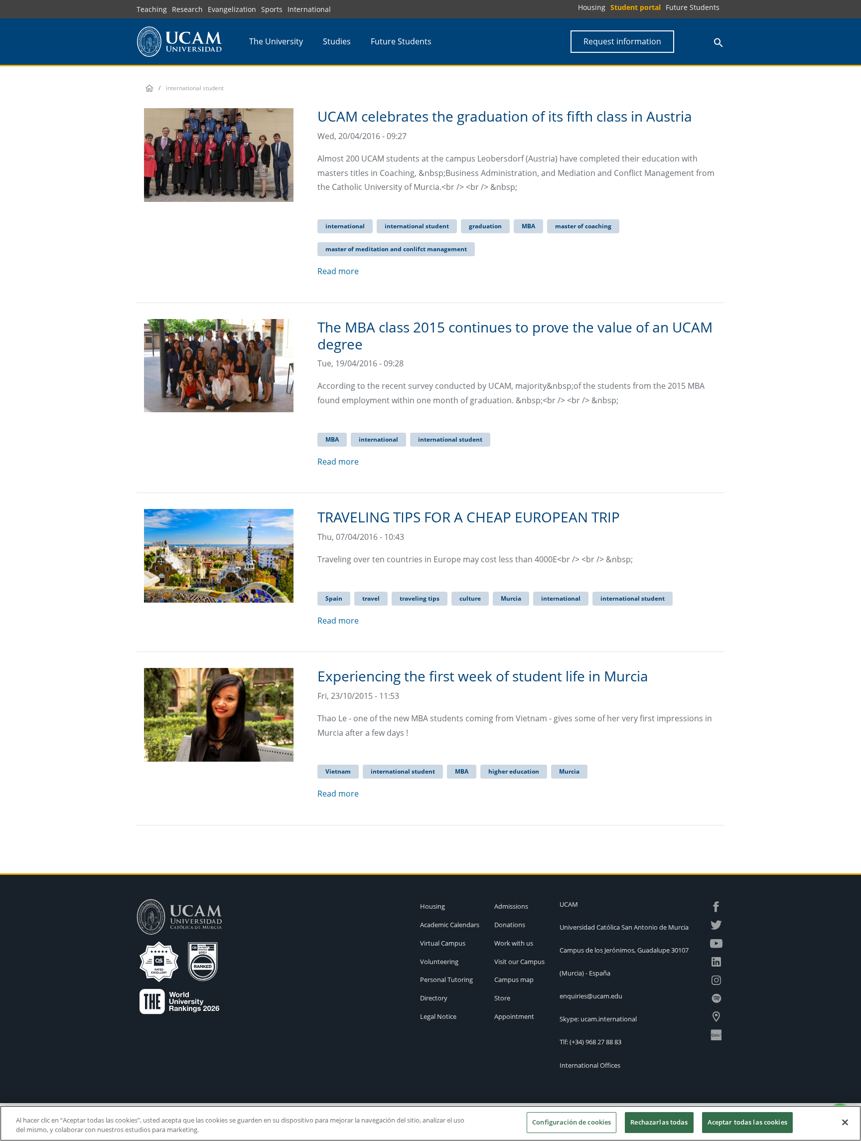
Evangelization (232, 9)
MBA (528, 226)
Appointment (514, 1016)
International (309, 9)
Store (502, 997)
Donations (509, 924)
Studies (337, 41)
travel (371, 598)
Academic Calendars (449, 924)
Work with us (513, 943)
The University (276, 41)
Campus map (514, 979)
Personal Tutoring (446, 979)
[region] (430, 1123)
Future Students (692, 7)
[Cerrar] (845, 1122)
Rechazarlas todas (659, 1122)
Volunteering (439, 961)
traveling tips (419, 598)
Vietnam (338, 771)
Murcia (511, 598)
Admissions (511, 906)
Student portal (635, 7)
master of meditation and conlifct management (396, 249)
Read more (338, 271)
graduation (485, 226)
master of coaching (583, 226)
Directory (433, 997)
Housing (591, 7)
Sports (272, 9)
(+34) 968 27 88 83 (595, 1041)
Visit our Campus (519, 961)
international (345, 226)
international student (417, 226)
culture (470, 598)
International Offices (590, 1065)
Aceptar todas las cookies (747, 1122)
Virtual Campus (442, 943)
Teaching (152, 9)
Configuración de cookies (571, 1122)
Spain (333, 598)
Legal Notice (438, 1016)
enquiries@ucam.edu (591, 995)
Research (187, 9)
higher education (513, 771)
